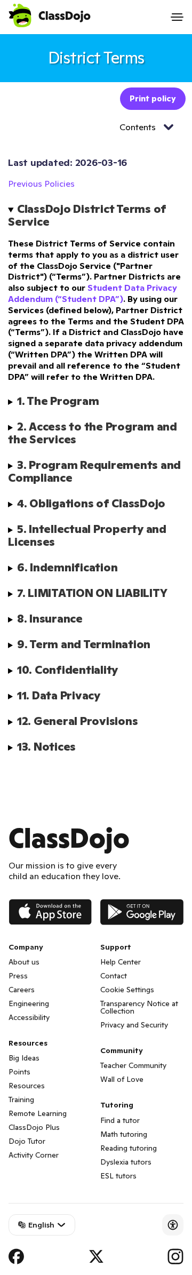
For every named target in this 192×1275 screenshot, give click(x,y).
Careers (22, 989)
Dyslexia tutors (125, 1162)
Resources (27, 1085)
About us (24, 962)
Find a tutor (120, 1120)
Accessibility (29, 1017)
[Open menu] (177, 17)
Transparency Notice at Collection (139, 1007)
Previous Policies (41, 183)
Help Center (120, 962)
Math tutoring (123, 1134)
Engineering (29, 1003)
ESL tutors (118, 1176)
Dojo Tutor (27, 1141)
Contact (113, 976)
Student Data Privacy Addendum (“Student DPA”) (92, 293)
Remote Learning (38, 1113)
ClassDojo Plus (34, 1127)
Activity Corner (34, 1155)
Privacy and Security (134, 1025)
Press (18, 976)
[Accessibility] (172, 1225)
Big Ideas (24, 1058)
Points (19, 1072)
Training (21, 1099)
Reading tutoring (128, 1148)
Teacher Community (133, 1065)
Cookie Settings (127, 989)
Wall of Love (121, 1079)
